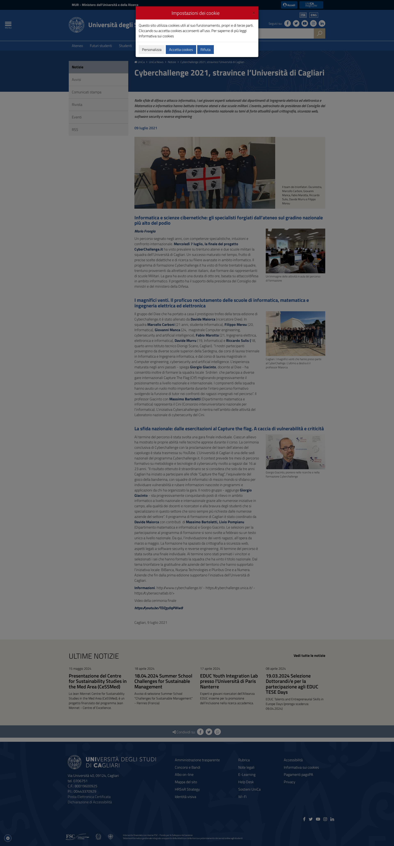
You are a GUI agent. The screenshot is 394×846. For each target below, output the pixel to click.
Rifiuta (205, 49)
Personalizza (151, 49)
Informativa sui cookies (156, 36)
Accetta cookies (181, 49)
